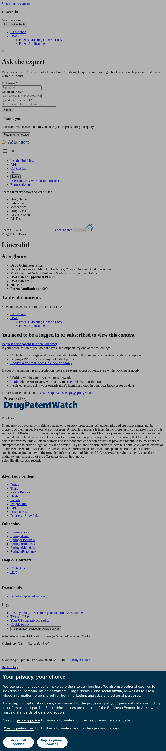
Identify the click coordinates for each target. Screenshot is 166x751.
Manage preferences (19, 728)
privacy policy (28, 720)
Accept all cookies (18, 742)
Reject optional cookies (52, 742)
